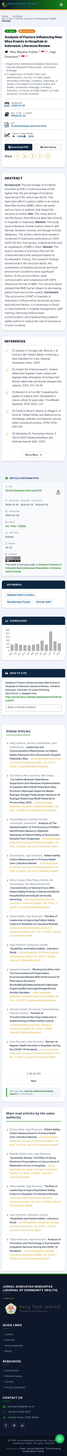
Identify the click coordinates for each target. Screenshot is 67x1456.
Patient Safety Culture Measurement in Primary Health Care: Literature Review (35, 859)
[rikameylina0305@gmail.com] (46, 51)
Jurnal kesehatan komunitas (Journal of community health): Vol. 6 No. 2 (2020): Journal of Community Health (35, 842)
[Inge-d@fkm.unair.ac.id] (27, 56)
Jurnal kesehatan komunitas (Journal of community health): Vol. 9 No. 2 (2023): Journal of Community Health (34, 867)
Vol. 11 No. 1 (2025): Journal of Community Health (29, 19)
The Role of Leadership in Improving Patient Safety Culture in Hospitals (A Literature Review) (34, 920)
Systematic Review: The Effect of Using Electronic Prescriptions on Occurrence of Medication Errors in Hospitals (34, 1161)
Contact (9, 1381)
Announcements (14, 1345)
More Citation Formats (22, 707)
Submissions (12, 1370)
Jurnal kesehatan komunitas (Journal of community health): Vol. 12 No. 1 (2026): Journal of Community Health (31, 1028)
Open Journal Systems (32, 1448)
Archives (17, 16)
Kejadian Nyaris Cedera (20, 594)
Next (33, 1080)
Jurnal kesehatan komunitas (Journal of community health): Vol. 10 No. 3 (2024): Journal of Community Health (33, 903)
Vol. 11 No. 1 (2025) (15, 526)
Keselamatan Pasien (19, 601)
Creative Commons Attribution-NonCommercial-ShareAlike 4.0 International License (33, 568)
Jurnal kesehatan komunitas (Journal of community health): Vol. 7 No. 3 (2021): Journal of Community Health (35, 1053)
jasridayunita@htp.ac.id (21, 1406)
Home (5, 16)
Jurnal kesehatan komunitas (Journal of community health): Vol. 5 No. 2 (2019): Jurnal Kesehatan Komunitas (34, 806)
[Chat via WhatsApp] (60, 1439)
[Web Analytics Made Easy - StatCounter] (8, 1298)
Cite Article (49, 147)
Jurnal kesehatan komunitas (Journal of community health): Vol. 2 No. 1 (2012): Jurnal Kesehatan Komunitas (35, 762)
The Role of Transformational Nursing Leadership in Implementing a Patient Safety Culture (33, 1017)
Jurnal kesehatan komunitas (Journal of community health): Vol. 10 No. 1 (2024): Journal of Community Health (34, 956)
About (8, 1350)
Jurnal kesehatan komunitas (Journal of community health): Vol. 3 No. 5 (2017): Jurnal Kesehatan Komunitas (34, 996)
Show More (31, 454)
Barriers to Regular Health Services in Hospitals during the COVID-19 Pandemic (35, 1045)
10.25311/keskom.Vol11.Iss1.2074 (28, 126)
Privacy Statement (15, 1387)
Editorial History (13, 1376)
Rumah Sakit (43, 601)
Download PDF (19, 147)
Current (9, 1334)
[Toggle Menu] (61, 4)
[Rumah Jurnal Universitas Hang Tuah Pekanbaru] (33, 1314)
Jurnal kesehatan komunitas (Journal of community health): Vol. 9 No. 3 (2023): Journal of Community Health (35, 931)
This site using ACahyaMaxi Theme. (42, 1450)
